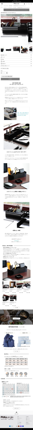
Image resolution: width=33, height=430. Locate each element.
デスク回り (14, 7)
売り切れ (10, 79)
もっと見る (16, 307)
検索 (18, 416)
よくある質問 (19, 422)
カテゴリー (5, 7)
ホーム (2, 5)
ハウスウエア (10, 7)
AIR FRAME (10, 5)
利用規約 (27, 422)
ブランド (18, 419)
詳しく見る (16, 351)
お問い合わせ (16, 408)
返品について (28, 419)
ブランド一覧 (6, 5)
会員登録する (16, 318)
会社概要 (27, 416)
